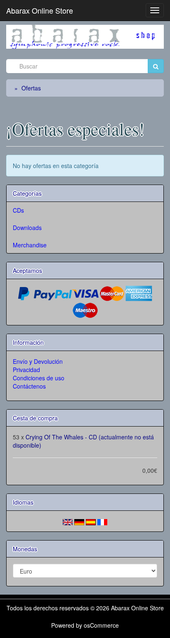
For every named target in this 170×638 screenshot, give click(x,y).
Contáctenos (29, 386)
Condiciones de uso (38, 378)
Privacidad (26, 369)
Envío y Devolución (38, 361)
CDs (18, 210)
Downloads (27, 227)
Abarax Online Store (39, 10)
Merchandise (30, 245)
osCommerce (101, 625)
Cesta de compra (35, 418)
